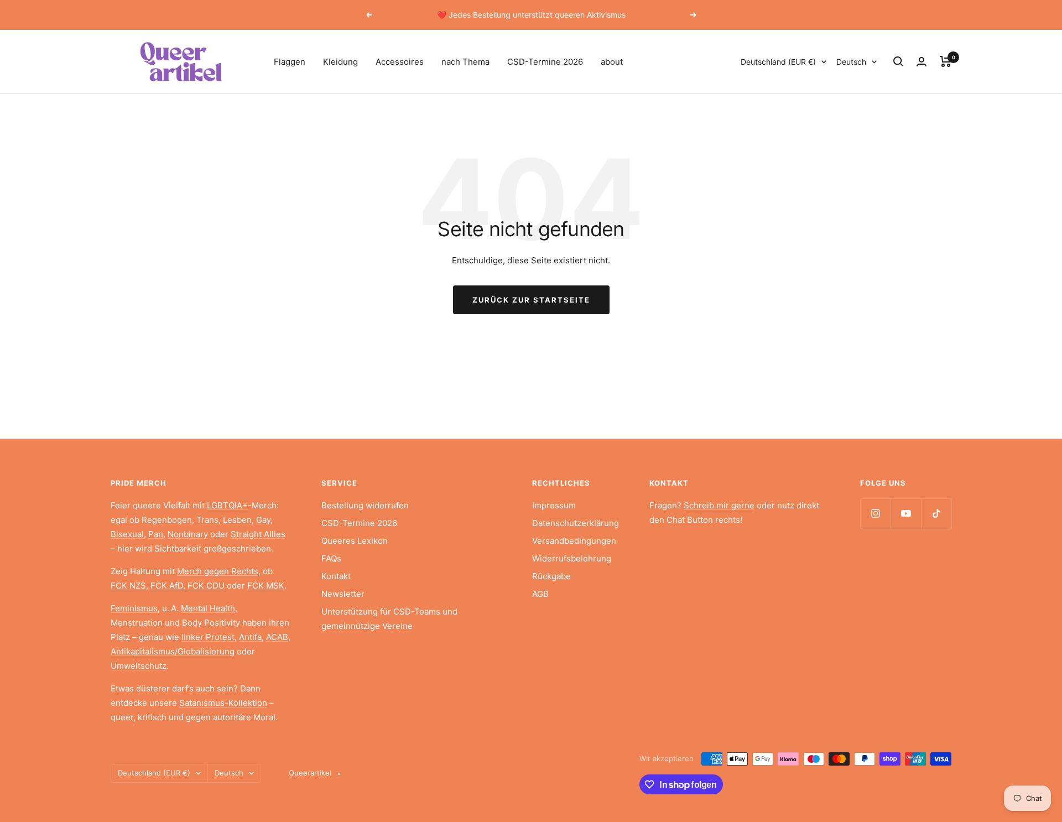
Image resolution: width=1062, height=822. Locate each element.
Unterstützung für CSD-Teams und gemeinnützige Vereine (389, 618)
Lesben (237, 519)
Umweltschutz (138, 665)
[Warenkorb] (945, 61)
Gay (263, 519)
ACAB (277, 637)
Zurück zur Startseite (531, 299)
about (612, 61)
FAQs (331, 558)
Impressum (554, 505)
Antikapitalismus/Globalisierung (173, 651)
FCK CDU (206, 585)
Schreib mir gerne (719, 505)
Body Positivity (211, 622)
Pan (155, 534)
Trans (207, 519)
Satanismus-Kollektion (223, 703)
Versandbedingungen (574, 540)
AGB (540, 594)
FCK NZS (128, 585)
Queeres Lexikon (354, 540)
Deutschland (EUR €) (778, 61)
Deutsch (851, 61)
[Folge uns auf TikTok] (936, 513)
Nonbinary (188, 534)
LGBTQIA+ (227, 505)
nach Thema (465, 61)
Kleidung (340, 61)
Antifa (250, 637)
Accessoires (400, 61)
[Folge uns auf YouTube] (906, 513)
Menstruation (137, 622)
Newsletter (343, 594)
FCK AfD (166, 585)
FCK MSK (265, 585)
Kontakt (336, 576)
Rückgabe (551, 576)
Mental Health (208, 608)
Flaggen (289, 61)
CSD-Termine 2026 (545, 61)
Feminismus (134, 608)
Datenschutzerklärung (575, 523)
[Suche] (898, 61)
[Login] (921, 61)
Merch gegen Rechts (217, 571)
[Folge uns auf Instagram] (875, 513)
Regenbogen (167, 519)
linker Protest (208, 637)
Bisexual (127, 534)
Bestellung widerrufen (365, 505)
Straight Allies (258, 534)
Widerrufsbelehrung (571, 558)
